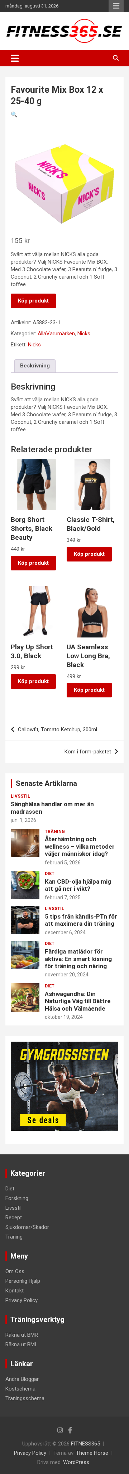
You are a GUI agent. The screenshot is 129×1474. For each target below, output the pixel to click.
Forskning (16, 1198)
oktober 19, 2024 (64, 1017)
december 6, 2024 (65, 932)
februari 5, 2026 (63, 862)
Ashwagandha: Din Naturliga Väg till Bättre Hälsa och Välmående (78, 1001)
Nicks (83, 333)
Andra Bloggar (22, 1379)
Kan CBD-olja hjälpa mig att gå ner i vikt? (78, 885)
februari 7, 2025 (63, 897)
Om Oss (14, 1271)
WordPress (76, 1462)
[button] (14, 114)
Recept (13, 1217)
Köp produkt (33, 301)
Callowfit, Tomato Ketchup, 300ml (57, 729)
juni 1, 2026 (23, 820)
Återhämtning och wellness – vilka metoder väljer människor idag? (80, 846)
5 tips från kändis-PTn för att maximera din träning (81, 920)
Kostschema (20, 1389)
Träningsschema (24, 1398)
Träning (55, 831)
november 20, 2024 (67, 974)
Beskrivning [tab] (35, 365)
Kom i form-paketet (87, 751)
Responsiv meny (116, 6)
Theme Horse (92, 1453)
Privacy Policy (21, 1300)
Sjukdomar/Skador (27, 1227)
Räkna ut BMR (21, 1335)
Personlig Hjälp (22, 1281)
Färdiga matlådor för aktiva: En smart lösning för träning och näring (78, 959)
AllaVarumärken (56, 333)
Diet (49, 873)
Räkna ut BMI (20, 1344)
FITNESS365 (85, 1443)
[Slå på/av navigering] (14, 58)
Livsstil (20, 796)
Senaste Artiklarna (46, 783)
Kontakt (14, 1290)
